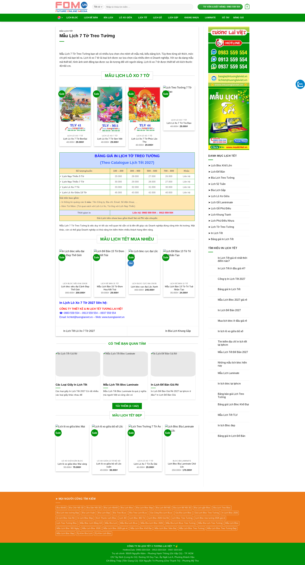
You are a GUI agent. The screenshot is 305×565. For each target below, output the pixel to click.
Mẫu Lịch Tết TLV (228, 415)
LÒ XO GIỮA (125, 17)
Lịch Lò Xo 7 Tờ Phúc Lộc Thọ (144, 140)
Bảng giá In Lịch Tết (229, 289)
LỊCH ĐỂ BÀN (91, 17)
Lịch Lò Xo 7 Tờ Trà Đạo (179, 123)
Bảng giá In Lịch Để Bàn (231, 436)
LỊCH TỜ (142, 17)
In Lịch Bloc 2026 (230, 513)
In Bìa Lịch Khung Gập (178, 331)
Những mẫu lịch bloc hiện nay (232, 364)
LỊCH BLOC (72, 17)
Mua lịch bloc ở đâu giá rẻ (232, 320)
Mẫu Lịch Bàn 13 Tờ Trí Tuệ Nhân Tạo (179, 288)
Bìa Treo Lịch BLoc (138, 513)
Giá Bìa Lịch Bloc (183, 513)
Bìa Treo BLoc (119, 513)
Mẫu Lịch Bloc (231, 523)
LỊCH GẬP (173, 17)
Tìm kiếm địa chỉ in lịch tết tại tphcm (232, 343)
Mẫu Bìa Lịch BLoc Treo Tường (180, 523)
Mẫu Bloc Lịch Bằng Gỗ (91, 523)
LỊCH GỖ (157, 17)
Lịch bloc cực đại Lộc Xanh (144, 286)
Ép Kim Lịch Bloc (103, 533)
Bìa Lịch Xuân (88, 513)
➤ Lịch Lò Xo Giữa (218, 196)
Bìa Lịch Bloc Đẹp (144, 507)
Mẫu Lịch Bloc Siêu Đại (165, 528)
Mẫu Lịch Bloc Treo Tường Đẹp (221, 528)
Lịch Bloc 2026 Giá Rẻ (158, 518)
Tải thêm (127, 406)
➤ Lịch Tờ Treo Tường (221, 227)
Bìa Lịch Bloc (127, 507)
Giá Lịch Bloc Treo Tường (207, 513)
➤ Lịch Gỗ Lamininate (220, 202)
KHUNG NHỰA (191, 17)
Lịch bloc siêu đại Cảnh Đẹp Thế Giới (75, 288)
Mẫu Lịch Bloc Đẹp (65, 533)
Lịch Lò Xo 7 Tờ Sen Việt (109, 138)
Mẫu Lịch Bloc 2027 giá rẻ (232, 299)
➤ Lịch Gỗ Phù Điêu (219, 208)
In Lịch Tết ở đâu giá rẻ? (231, 268)
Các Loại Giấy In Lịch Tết (71, 384)
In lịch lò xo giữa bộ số (230, 331)
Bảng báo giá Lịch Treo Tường (231, 395)
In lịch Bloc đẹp (226, 425)
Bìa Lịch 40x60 (111, 507)
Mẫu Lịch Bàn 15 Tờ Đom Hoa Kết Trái (110, 288)
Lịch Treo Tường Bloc (67, 523)
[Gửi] (190, 7)
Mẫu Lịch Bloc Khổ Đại (141, 528)
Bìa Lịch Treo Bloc (221, 507)
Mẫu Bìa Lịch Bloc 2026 (152, 523)
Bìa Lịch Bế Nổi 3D (182, 507)
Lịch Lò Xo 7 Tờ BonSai (75, 138)
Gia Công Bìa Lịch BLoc (161, 513)
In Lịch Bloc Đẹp (85, 518)
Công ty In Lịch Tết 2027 (231, 279)
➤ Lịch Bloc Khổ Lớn (220, 165)
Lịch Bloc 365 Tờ (137, 518)
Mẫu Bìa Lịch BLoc (129, 523)
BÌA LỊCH (108, 17)
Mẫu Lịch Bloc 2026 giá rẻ (115, 528)
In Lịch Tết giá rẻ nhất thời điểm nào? (232, 259)
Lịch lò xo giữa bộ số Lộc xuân (108, 465)
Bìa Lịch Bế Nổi (163, 507)
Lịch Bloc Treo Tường (182, 518)
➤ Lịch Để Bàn (216, 171)
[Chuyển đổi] (247, 165)
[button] (247, 6)
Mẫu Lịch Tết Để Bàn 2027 (233, 352)
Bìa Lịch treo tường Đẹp (68, 513)
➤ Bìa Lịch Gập (217, 190)
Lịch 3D (122, 518)
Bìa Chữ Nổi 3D (76, 507)
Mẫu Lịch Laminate (228, 373)
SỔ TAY (226, 17)
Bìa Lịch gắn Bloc (202, 507)
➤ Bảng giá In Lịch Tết (221, 239)
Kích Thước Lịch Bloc (106, 518)
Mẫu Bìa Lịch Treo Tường (210, 523)
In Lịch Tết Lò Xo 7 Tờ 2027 (79, 331)
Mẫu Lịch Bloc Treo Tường (191, 528)
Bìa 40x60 (61, 507)
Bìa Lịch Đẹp (104, 513)
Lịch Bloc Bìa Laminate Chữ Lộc (182, 465)
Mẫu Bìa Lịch (111, 523)
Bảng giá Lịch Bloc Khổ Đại (233, 404)
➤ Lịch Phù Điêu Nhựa (221, 220)
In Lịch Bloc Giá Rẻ (66, 518)
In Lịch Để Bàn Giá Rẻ (165, 384)
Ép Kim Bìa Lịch (84, 533)
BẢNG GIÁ (238, 17)
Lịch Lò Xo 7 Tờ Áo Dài (145, 464)
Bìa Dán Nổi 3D (94, 507)
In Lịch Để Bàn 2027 (229, 310)
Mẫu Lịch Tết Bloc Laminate (120, 384)
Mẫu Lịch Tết (66, 31)
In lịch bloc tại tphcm (229, 383)
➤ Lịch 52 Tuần (217, 184)
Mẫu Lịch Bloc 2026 (91, 528)
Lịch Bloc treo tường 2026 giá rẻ (210, 518)
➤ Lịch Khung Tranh (219, 214)
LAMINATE (210, 17)
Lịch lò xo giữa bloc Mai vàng (72, 464)
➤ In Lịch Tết (215, 233)
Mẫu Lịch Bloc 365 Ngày (68, 528)
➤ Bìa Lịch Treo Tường (221, 177)
